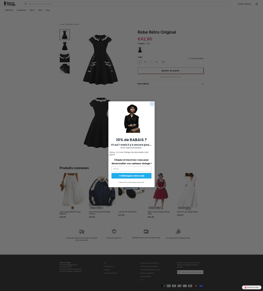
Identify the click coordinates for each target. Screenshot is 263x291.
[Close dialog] (152, 104)
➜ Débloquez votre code (131, 175)
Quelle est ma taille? (253, 287)
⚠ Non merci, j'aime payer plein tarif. (131, 182)
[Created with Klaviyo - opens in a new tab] (131, 188)
